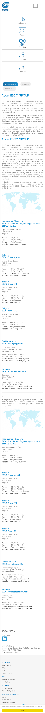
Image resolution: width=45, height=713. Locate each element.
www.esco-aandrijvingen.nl (19, 360)
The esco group (9, 88)
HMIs (3, 668)
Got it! (22, 710)
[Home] (6, 6)
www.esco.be (15, 302)
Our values (25, 84)
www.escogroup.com (18, 244)
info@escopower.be (17, 327)
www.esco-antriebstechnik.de (20, 388)
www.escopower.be (17, 329)
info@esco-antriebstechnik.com (20, 386)
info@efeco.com (16, 242)
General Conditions (8, 702)
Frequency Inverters (8, 679)
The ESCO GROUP (10, 84)
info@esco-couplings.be (19, 273)
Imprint (4, 697)
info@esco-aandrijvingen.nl (18, 358)
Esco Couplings (7, 688)
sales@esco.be (15, 300)
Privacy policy (6, 700)
